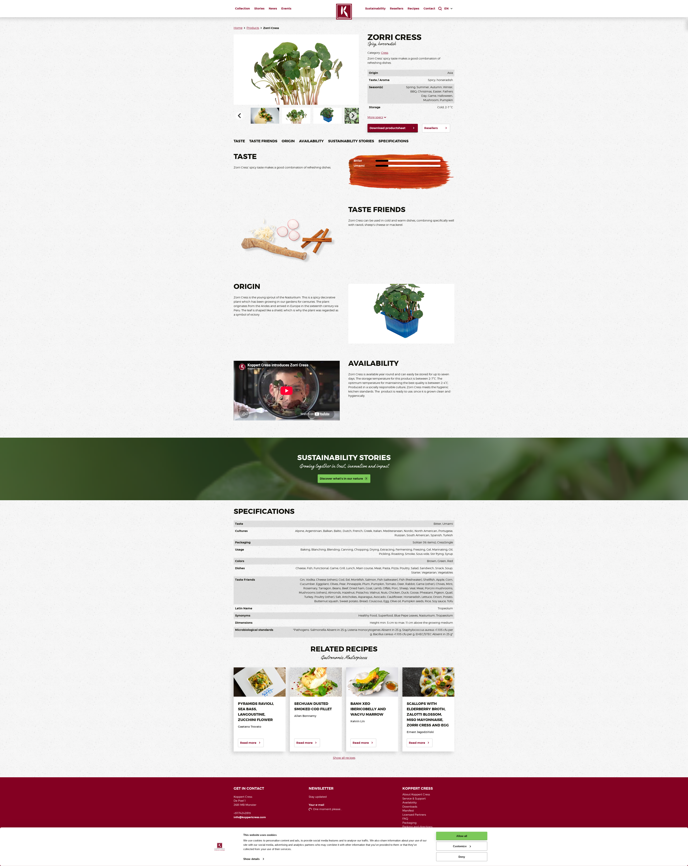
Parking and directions (417, 826)
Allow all (461, 836)
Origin (288, 141)
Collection (242, 8)
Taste (239, 141)
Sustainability (375, 8)
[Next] (353, 116)
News (273, 8)
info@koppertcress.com (250, 817)
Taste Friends (263, 141)
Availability (311, 141)
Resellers (396, 8)
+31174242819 (242, 813)
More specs (375, 117)
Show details (251, 858)
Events (286, 8)
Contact (429, 8)
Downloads (409, 806)
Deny (461, 856)
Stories (259, 8)
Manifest (408, 810)
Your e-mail (316, 805)
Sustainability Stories (351, 141)
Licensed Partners (414, 814)
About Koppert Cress (416, 794)
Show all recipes (344, 758)
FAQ (405, 818)
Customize (460, 846)
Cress (384, 52)
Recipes (413, 8)
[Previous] (239, 116)
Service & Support (414, 798)
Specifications (393, 141)
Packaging (409, 822)
